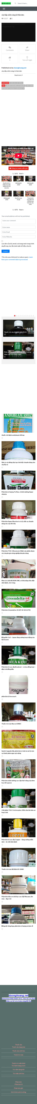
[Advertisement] (18, 116)
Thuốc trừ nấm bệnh (18, 1063)
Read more (18, 75)
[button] (21, 173)
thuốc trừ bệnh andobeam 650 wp (13, 435)
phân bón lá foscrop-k (9, 696)
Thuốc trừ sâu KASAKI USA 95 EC (15, 332)
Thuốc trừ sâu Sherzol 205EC (11, 724)
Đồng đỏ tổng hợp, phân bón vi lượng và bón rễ (17, 926)
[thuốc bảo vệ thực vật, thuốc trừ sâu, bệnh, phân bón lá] (6, 3)
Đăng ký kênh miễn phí (20, 168)
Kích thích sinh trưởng (18, 1092)
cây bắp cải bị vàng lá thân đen (15, 85)
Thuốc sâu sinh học (18, 1051)
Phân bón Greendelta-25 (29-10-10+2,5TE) (16, 610)
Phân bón (18, 1082)
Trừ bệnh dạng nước (18, 1066)
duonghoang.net (20, 68)
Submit (5, 251)
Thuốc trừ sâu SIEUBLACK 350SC (13, 869)
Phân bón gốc (18, 1088)
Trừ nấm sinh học (18, 1073)
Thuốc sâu (18, 1045)
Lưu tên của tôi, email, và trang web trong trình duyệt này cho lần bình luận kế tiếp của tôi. (18, 245)
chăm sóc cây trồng (16, 83)
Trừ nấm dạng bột (18, 1069)
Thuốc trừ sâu (18, 1055)
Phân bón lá (19, 1084)
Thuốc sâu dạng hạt (18, 1047)
